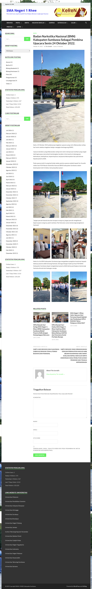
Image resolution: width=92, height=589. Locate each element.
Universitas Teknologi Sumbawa (15, 562)
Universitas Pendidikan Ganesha (15, 501)
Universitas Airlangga (11, 510)
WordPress (76, 586)
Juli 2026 (9, 130)
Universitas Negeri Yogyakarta (14, 545)
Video (8, 83)
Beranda (10, 22)
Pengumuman (10, 77)
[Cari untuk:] (17, 39)
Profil (18, 22)
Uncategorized (10, 80)
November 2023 (11, 164)
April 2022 (9, 213)
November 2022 (11, 195)
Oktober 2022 (10, 198)
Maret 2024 (9, 155)
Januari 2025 (10, 149)
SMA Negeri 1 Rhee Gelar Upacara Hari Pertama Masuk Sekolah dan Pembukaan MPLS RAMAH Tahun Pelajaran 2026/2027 (78, 318)
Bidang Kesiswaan (11, 71)
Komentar (37, 397)
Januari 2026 (10, 136)
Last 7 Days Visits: (12, 104)
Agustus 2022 (10, 204)
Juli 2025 (9, 139)
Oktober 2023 (10, 167)
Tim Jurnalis (49, 46)
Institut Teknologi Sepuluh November (16, 532)
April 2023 (9, 179)
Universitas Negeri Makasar (13, 553)
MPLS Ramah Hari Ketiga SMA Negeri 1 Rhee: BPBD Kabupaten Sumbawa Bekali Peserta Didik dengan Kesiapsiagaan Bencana (41, 330)
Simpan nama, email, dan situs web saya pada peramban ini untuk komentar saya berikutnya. (56, 449)
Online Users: (10, 95)
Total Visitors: (10, 107)
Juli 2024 (9, 152)
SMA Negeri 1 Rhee (21, 10)
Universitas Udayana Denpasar (14, 506)
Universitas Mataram (12, 497)
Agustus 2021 (10, 235)
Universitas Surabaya (11, 514)
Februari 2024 (10, 158)
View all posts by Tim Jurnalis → (55, 374)
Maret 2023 (9, 182)
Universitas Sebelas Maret (13, 536)
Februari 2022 (10, 219)
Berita (27, 22)
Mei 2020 (9, 250)
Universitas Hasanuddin (12, 558)
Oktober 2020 (10, 247)
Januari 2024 (10, 161)
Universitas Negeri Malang (13, 523)
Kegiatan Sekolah (38, 22)
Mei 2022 (9, 210)
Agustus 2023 (10, 170)
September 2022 (11, 201)
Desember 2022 (11, 192)
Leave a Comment (58, 46)
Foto (7, 74)
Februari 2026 (10, 133)
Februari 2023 (10, 185)
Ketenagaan (62, 22)
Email (35, 430)
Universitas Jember (11, 527)
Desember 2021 (11, 225)
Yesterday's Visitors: (12, 101)
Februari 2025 (10, 146)
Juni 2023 (9, 176)
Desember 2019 (11, 253)
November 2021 (11, 228)
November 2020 (11, 244)
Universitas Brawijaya (12, 519)
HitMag (84, 586)
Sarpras (52, 22)
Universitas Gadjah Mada (13, 540)
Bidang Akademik (11, 68)
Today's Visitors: (11, 98)
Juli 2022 (9, 207)
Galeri (73, 22)
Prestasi (9, 27)
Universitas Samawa (11, 566)
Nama (35, 421)
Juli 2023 (9, 173)
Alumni (8, 62)
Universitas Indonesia (12, 549)
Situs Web (36, 438)
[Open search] (86, 23)
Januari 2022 (10, 222)
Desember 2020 (11, 241)
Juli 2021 (9, 238)
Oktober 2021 (10, 232)
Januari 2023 (10, 189)
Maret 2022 (9, 216)
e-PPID (19, 27)
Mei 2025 (9, 143)
